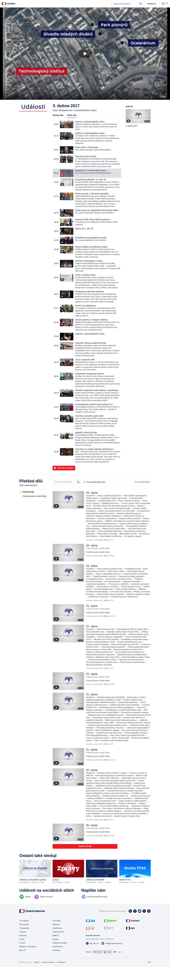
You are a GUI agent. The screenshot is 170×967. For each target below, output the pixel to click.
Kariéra (55, 939)
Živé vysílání (24, 924)
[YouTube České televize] (139, 911)
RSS (149, 962)
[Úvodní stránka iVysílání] (11, 3)
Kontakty (56, 950)
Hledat (140, 3)
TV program (24, 920)
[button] (85, 53)
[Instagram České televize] (130, 911)
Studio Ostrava (58, 932)
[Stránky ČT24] (90, 921)
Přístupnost (61, 962)
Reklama (56, 924)
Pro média (57, 920)
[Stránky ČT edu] (130, 929)
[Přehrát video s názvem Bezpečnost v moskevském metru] (85, 53)
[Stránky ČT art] (108, 929)
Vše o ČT (22, 950)
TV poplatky (24, 928)
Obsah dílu (58, 115)
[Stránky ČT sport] (110, 921)
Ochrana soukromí (48, 962)
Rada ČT (56, 935)
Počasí (22, 939)
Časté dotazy (58, 946)
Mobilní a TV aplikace (27, 946)
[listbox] (107, 952)
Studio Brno (57, 928)
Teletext (22, 932)
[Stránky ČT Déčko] (90, 929)
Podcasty (23, 935)
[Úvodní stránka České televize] (32, 911)
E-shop (22, 943)
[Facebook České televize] (135, 911)
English (36, 962)
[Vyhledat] (78, 482)
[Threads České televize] (149, 911)
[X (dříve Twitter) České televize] (144, 911)
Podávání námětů (59, 943)
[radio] (33, 492)
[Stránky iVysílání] (133, 921)
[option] (97, 952)
